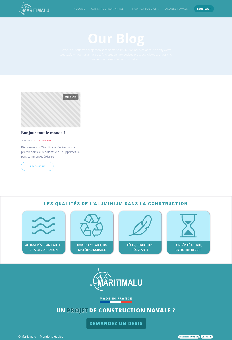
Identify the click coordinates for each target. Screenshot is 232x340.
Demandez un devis (116, 323)
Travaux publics (144, 8)
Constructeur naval (107, 8)
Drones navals (176, 8)
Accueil (79, 8)
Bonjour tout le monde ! (43, 132)
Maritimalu (28, 337)
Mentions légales (51, 337)
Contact (204, 9)
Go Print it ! (207, 336)
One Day (195, 336)
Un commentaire (42, 140)
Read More (37, 166)
